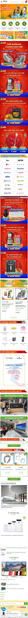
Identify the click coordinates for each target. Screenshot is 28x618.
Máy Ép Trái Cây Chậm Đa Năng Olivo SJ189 (7, 304)
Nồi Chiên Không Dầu (14, 344)
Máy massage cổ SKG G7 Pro (7, 469)
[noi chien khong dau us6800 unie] (14, 264)
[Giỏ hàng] (25, 2)
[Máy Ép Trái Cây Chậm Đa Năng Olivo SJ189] (8, 294)
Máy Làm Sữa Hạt (23, 344)
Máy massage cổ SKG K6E (20, 469)
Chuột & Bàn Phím (14, 333)
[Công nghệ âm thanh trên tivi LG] (3, 584)
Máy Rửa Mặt (23, 332)
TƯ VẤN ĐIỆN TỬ (13, 557)
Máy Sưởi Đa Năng (5, 344)
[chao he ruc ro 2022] (14, 197)
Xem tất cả (13, 317)
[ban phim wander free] (14, 209)
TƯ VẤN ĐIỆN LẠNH (13, 513)
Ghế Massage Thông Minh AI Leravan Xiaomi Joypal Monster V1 (21, 306)
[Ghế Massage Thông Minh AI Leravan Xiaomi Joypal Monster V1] (21, 294)
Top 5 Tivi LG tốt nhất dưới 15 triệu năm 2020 (15, 588)
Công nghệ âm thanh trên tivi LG (13, 584)
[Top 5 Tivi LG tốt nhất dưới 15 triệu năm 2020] (3, 589)
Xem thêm (14, 514)
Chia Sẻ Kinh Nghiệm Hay (8, 483)
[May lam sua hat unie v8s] (14, 237)
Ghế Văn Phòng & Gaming (5, 333)
